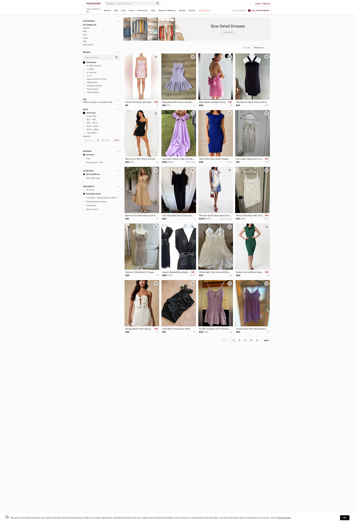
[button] (111, 3)
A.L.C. (89, 75)
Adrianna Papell (94, 85)
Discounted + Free (94, 162)
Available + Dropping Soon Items (101, 197)
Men (116, 10)
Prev (224, 340)
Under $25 (92, 116)
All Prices (91, 113)
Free (88, 158)
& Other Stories (93, 65)
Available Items (93, 194)
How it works (239, 10)
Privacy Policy (284, 517)
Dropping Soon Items (96, 201)
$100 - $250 (93, 126)
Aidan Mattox (92, 92)
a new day (91, 72)
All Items (90, 154)
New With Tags (93, 178)
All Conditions (93, 174)
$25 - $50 (91, 119)
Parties (192, 10)
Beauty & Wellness (167, 10)
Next (266, 340)
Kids (123, 10)
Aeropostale (92, 89)
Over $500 (92, 133)
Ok (344, 517)
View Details (228, 32)
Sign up (266, 3)
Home (131, 10)
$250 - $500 (93, 129)
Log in (258, 3)
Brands (182, 10)
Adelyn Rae (91, 82)
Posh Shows (204, 10)
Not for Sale (92, 209)
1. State (90, 69)
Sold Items (91, 205)
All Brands (91, 62)
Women (107, 10)
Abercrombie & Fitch (96, 79)
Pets (153, 10)
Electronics (143, 10)
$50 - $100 (92, 123)
